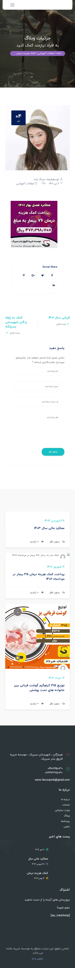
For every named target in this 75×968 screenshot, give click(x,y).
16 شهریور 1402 (56, 566)
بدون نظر (54, 542)
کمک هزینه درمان (37, 873)
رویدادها (65, 821)
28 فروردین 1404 (55, 520)
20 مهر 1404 (39, 849)
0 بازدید (34, 542)
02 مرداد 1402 (57, 678)
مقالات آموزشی (25, 184)
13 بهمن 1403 (39, 878)
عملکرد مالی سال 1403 (49, 528)
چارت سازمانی (62, 810)
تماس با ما (37, 959)
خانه (59, 53)
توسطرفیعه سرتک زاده (46, 179)
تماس (67, 826)
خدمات (66, 805)
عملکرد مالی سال (38, 859)
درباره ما (65, 799)
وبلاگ (67, 815)
